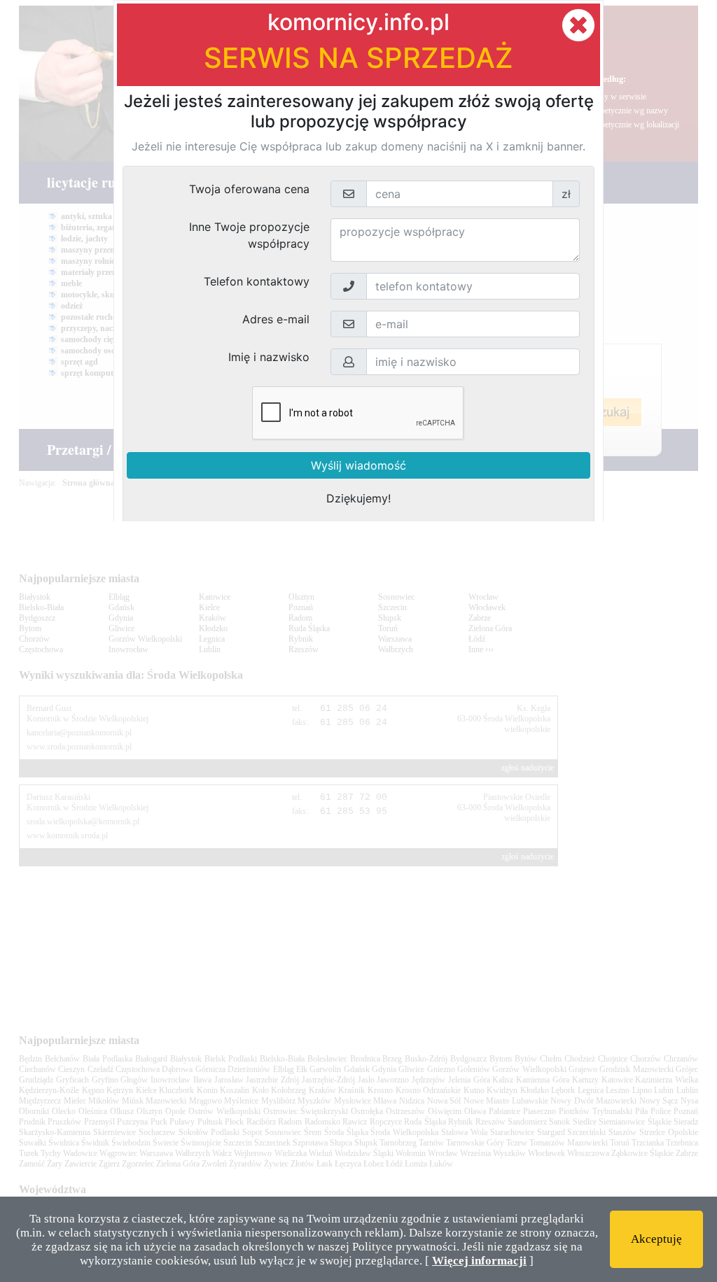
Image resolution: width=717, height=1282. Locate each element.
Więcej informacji (479, 1260)
